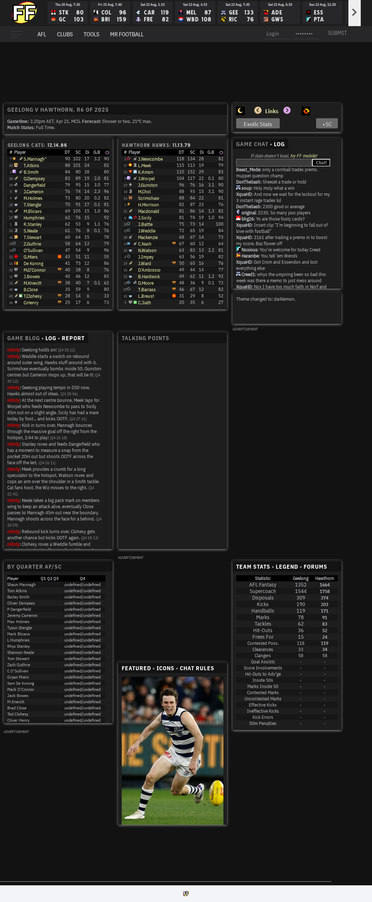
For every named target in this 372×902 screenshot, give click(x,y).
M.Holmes (33, 198)
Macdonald (148, 211)
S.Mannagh (34, 159)
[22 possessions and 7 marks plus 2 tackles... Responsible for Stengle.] (130, 197)
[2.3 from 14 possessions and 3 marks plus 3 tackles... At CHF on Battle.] (16, 191)
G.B (96, 152)
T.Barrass (147, 290)
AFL (41, 34)
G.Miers (31, 257)
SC (78, 152)
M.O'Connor (35, 270)
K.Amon (145, 172)
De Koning (33, 263)
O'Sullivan (33, 250)
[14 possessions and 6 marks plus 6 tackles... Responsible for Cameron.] (128, 224)
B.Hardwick (149, 276)
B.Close (31, 290)
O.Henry (31, 303)
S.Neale (31, 231)
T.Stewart (32, 237)
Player (20, 152)
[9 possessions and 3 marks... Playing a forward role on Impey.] (16, 289)
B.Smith (31, 172)
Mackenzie (148, 237)
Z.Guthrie (32, 244)
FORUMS (315, 566)
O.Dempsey (34, 179)
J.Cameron (34, 192)
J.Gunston (148, 185)
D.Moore (146, 283)
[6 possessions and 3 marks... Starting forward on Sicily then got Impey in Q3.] (16, 302)
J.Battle (145, 224)
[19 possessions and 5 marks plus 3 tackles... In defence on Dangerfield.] (128, 230)
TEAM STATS (253, 566)
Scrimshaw (148, 198)
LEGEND (287, 566)
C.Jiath (144, 303)
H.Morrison (148, 205)
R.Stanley (33, 224)
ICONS (165, 668)
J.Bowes (32, 276)
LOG (279, 144)
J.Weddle (146, 231)
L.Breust (146, 296)
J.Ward (144, 263)
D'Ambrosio (149, 270)
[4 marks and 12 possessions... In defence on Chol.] (16, 263)
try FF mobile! (303, 156)
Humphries (34, 218)
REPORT (73, 338)
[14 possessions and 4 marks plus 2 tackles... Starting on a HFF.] (130, 269)
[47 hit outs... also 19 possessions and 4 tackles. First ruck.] (135, 165)
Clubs (65, 34)
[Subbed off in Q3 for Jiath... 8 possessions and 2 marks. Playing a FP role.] (130, 295)
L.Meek (144, 165)
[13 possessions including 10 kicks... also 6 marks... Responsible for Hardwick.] (14, 243)
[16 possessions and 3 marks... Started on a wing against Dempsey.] (130, 263)
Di (87, 152)
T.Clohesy (33, 296)
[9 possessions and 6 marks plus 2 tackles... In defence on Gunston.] (14, 250)
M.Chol (144, 192)
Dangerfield (34, 185)
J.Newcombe (150, 159)
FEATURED (136, 668)
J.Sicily (144, 218)
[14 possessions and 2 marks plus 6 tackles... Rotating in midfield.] (130, 237)
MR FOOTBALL (126, 34)
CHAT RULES (197, 668)
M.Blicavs (33, 211)
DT (67, 152)
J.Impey (146, 257)
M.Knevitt (32, 283)
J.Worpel (146, 179)
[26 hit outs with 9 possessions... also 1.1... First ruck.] (16, 224)
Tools (91, 34)
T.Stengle (32, 205)
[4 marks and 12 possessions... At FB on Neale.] (128, 289)
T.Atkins (31, 165)
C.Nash (144, 244)
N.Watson (147, 250)
